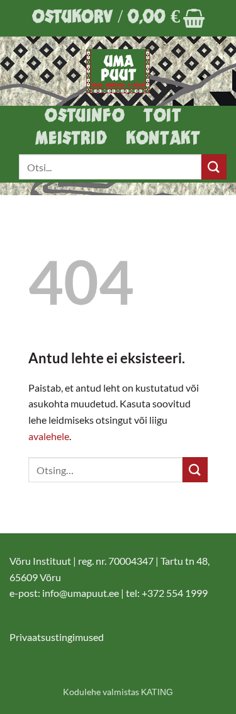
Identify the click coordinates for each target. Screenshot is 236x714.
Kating (157, 692)
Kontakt (163, 139)
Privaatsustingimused (56, 637)
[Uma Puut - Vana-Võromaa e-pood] (118, 71)
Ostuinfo (85, 117)
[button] (118, 18)
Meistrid (71, 139)
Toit (162, 117)
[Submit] (214, 166)
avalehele (48, 436)
